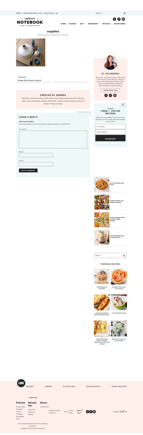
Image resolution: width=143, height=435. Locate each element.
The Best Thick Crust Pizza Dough (119, 287)
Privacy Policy (20, 407)
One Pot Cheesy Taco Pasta (117, 183)
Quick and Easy (119, 386)
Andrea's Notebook (30, 21)
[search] (124, 13)
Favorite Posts (44, 407)
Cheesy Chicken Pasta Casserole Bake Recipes (117, 219)
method (106, 24)
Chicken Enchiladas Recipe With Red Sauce (101, 313)
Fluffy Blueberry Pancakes (102, 287)
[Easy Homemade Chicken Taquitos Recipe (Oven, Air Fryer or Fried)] (102, 335)
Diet (82, 24)
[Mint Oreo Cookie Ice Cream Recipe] (119, 335)
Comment (23, 129)
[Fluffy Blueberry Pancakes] (102, 283)
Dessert (30, 386)
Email (21, 161)
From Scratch (93, 386)
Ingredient (93, 24)
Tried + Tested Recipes (35, 13)
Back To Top (79, 412)
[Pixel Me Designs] (123, 412)
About (66, 411)
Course (72, 24)
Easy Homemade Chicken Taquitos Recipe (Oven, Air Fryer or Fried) (102, 341)
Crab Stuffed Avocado (119, 313)
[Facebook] (114, 19)
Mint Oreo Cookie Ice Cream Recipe (119, 339)
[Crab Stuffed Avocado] (119, 309)
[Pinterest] (119, 19)
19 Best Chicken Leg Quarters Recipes (116, 201)
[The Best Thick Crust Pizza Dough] (119, 283)
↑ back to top (32, 397)
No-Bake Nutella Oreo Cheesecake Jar (117, 236)
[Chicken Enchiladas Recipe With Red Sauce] (102, 309)
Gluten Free (69, 386)
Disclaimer (19, 409)
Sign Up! (30, 409)
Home (63, 24)
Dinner (48, 386)
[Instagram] (123, 19)
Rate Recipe (65, 35)
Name (21, 152)
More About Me (110, 90)
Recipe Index (119, 24)
